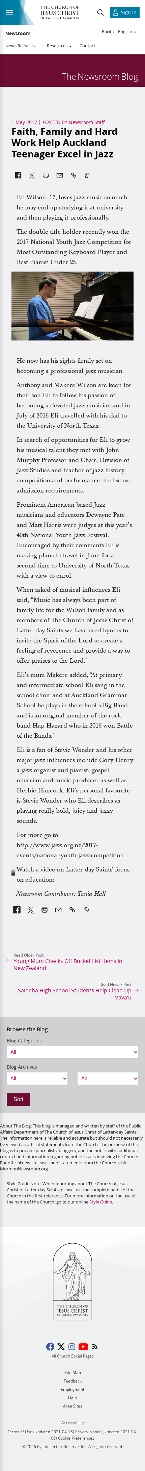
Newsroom (17, 33)
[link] (17, 910)
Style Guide (100, 1202)
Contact (87, 46)
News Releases (20, 46)
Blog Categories (24, 1041)
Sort (18, 1099)
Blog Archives (22, 1067)
